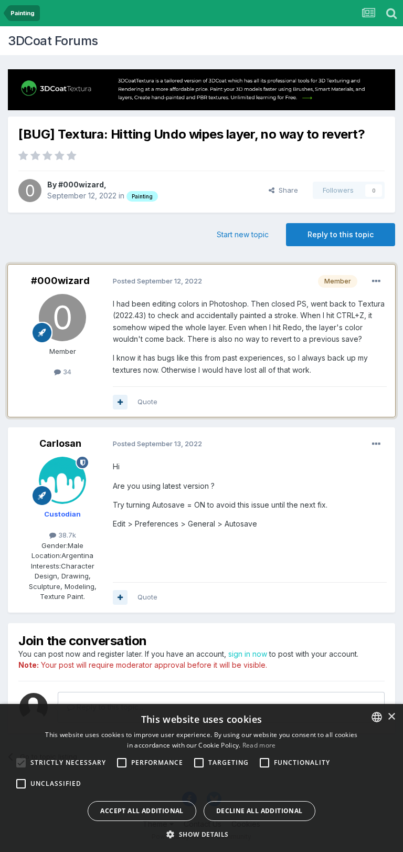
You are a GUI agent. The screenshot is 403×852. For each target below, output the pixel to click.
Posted (157, 281)
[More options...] (376, 281)
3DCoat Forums (53, 40)
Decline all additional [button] (259, 810)
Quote (147, 401)
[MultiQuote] (120, 402)
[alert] (201, 778)
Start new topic (243, 234)
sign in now (247, 653)
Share (286, 190)
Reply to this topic (340, 234)
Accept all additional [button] (141, 810)
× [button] (391, 717)
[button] (201, 834)
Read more (259, 745)
